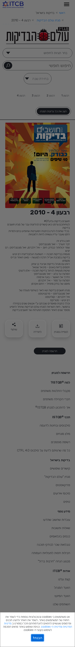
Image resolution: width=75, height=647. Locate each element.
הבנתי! (37, 638)
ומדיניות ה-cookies (51, 626)
